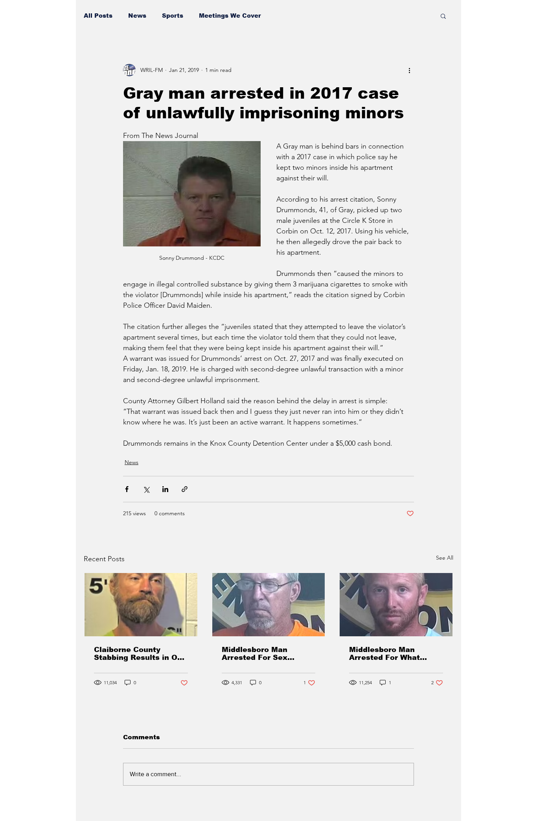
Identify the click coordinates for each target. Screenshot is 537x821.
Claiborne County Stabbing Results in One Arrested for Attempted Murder (140, 653)
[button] (443, 16)
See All (444, 557)
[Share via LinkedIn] (165, 489)
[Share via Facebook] (127, 489)
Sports (172, 15)
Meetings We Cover (230, 15)
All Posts (98, 15)
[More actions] (409, 70)
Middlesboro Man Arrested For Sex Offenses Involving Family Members (257, 653)
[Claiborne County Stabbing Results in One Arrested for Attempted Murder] (141, 604)
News (137, 15)
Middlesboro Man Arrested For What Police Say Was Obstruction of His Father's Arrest (384, 653)
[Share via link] (184, 489)
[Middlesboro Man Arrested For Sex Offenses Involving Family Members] (268, 604)
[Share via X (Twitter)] (146, 489)
